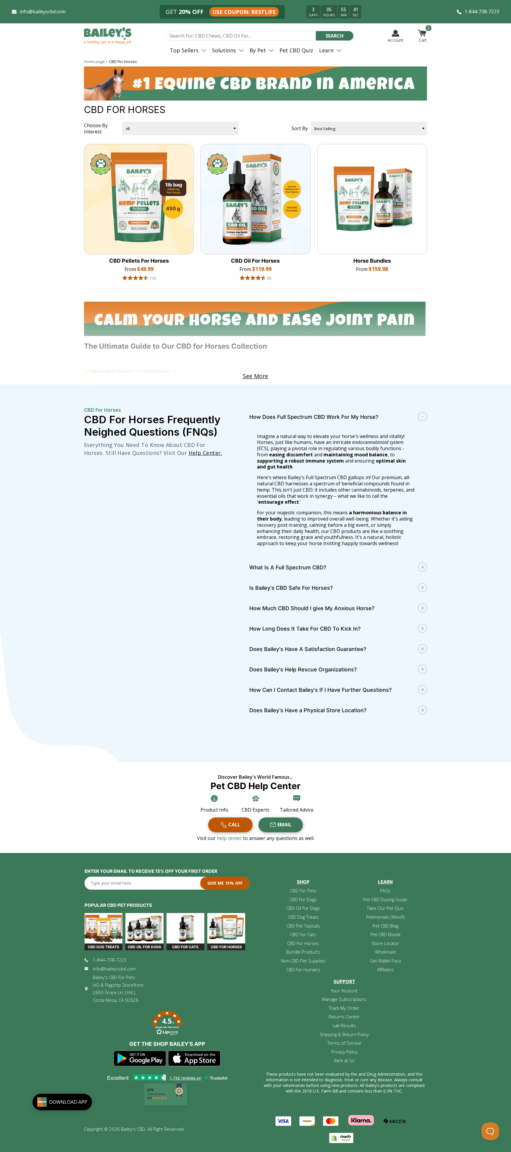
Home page (94, 61)
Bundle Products (303, 952)
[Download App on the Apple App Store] (194, 1059)
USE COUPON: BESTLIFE (244, 11)
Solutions (224, 50)
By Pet (258, 50)
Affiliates (385, 969)
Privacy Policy (344, 1052)
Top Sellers (184, 50)
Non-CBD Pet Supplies (303, 961)
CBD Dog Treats (303, 917)
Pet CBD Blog (385, 926)
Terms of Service (344, 1043)
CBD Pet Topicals (303, 926)
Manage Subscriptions (344, 999)
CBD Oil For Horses (255, 261)
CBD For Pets (303, 891)
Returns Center (344, 1016)
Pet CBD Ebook (385, 934)
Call (234, 824)
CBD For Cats (303, 934)
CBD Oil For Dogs (303, 908)
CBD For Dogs (303, 899)
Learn (326, 50)
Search (335, 36)
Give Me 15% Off (224, 883)
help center (230, 838)
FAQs (385, 891)
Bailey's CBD (133, 1129)
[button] (167, 1023)
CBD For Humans (303, 969)
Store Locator (385, 943)
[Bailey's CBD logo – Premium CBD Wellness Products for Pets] (107, 36)
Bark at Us (344, 1060)
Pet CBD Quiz (296, 50)
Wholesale (385, 952)
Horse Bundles (372, 261)
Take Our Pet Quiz (385, 908)
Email (284, 824)
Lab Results (344, 1025)
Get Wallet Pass (385, 961)
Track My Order (344, 1008)
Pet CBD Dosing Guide (385, 899)
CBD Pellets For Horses (139, 261)
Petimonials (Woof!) (385, 917)
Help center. (205, 452)
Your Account (344, 990)
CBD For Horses (303, 943)
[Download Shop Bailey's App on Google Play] (140, 1059)
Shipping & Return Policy (344, 1034)
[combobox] (241, 36)
